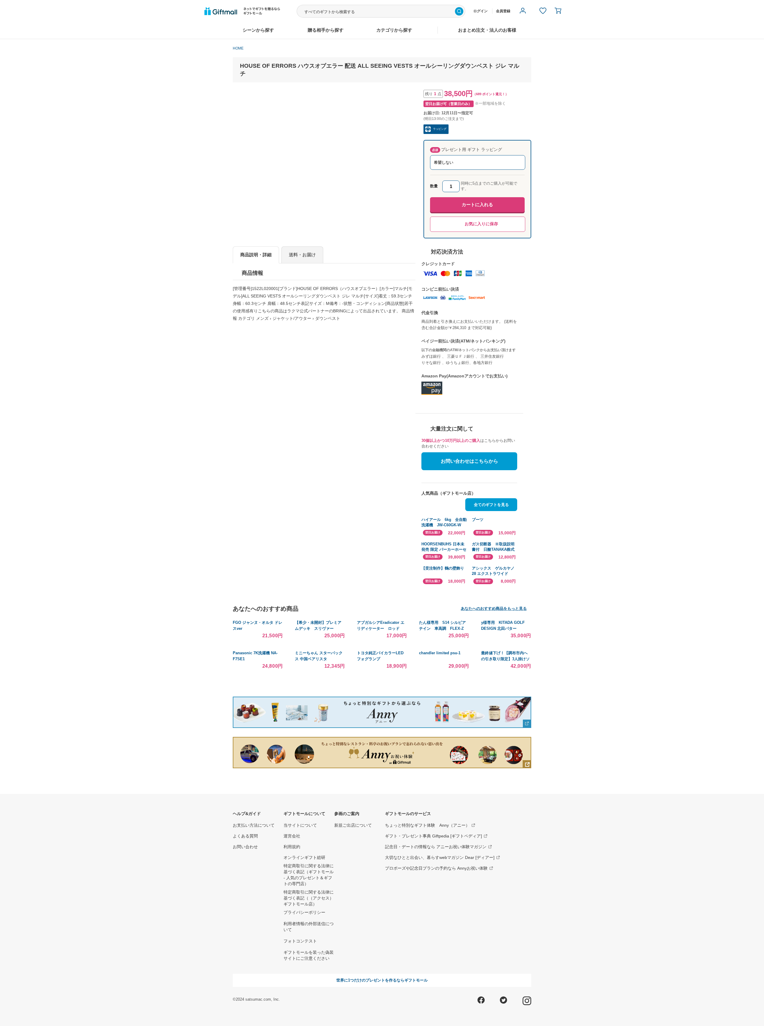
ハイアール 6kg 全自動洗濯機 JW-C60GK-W (444, 522)
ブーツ (477, 519)
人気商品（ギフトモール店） (448, 493)
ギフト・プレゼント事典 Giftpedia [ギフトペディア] (433, 836)
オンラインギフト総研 (304, 857)
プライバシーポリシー (304, 912)
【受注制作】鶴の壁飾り (442, 568)
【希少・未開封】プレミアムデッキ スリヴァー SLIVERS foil (318, 628)
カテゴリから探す (394, 30)
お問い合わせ (245, 846)
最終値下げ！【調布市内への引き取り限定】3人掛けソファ (505, 659)
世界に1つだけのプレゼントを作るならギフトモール (382, 980)
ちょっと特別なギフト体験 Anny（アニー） (427, 825)
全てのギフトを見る (491, 504)
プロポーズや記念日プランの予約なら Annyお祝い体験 (436, 868)
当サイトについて (300, 825)
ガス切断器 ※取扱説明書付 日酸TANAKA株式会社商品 (493, 547)
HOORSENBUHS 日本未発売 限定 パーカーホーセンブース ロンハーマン (443, 547)
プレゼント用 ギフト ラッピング (467, 149)
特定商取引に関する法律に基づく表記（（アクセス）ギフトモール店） (309, 898)
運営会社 (292, 836)
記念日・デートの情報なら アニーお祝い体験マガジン (435, 846)
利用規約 (292, 846)
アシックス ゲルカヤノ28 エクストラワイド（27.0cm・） (493, 571)
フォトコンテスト (300, 941)
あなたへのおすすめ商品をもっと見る (494, 608)
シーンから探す (258, 30)
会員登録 (503, 11)
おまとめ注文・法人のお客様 (487, 30)
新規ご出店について (353, 825)
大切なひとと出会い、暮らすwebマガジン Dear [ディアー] (440, 857)
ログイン (480, 11)
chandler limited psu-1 (439, 653)
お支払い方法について (254, 825)
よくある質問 (245, 836)
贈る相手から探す (326, 30)
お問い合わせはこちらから (469, 461)
